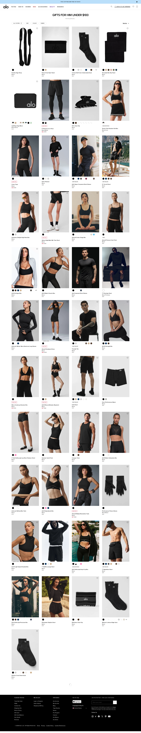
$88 (73, 296)
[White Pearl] (76, 620)
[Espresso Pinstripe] (106, 290)
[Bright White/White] (111, 728)
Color (35, 23)
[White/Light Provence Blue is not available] (121, 620)
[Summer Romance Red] (46, 455)
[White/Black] (76, 564)
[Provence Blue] (91, 179)
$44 (43, 243)
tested (13, 7)
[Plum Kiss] (28, 620)
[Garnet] (86, 179)
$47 (43, 408)
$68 (73, 187)
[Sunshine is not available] (108, 620)
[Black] (13, 70)
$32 (73, 76)
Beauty (52, 7)
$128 (45, 352)
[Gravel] (46, 70)
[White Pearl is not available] (91, 123)
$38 (13, 76)
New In (20, 7)
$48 (103, 514)
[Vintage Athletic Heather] (76, 234)
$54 (13, 408)
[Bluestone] (81, 290)
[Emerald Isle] (23, 620)
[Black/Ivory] (103, 123)
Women (28, 7)
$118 (45, 132)
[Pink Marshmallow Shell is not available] (78, 123)
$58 (15, 187)
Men (34, 7)
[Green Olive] (46, 620)
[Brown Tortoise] (76, 123)
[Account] (115, 6)
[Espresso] (91, 70)
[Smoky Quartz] (111, 70)
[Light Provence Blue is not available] (116, 728)
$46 (13, 187)
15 (36, 290)
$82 (43, 132)
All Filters (16, 23)
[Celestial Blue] (16, 399)
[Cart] (137, 7)
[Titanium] (119, 564)
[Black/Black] (43, 123)
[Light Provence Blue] (81, 234)
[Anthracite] (81, 179)
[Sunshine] (23, 234)
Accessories (43, 7)
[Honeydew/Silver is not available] (31, 123)
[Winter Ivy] (78, 508)
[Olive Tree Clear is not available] (84, 123)
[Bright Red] (94, 70)
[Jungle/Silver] (23, 123)
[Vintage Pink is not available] (114, 728)
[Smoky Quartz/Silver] (21, 123)
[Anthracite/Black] (46, 123)
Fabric (43, 23)
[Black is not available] (73, 673)
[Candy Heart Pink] (78, 234)
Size (27, 23)
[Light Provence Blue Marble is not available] (86, 123)
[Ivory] (81, 70)
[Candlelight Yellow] (26, 234)
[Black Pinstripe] (103, 290)
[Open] (128, 23)
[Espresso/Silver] (18, 123)
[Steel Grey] (84, 343)
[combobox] (120, 23)
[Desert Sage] (96, 179)
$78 (103, 76)
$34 (13, 129)
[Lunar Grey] (84, 70)
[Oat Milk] (81, 508)
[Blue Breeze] (84, 179)
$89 (43, 352)
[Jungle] (114, 70)
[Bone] (86, 399)
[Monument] (114, 564)
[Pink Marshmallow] (108, 234)
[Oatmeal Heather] (91, 234)
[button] (137, 2)
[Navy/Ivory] (106, 123)
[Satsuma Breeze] (86, 234)
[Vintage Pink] (46, 290)
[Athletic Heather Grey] (78, 70)
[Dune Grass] (89, 179)
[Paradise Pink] (16, 455)
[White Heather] (21, 234)
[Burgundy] (89, 70)
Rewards (60, 7)
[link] (123, 6)
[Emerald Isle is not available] (81, 123)
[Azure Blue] (94, 234)
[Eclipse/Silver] (26, 123)
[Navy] (86, 70)
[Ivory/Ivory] (106, 508)
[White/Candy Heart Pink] (116, 620)
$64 (45, 243)
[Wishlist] (133, 7)
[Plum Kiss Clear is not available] (89, 123)
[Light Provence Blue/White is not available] (18, 508)
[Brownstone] (106, 455)
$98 (43, 185)
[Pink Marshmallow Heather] (84, 234)
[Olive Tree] (94, 179)
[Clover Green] (16, 343)
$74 (13, 240)
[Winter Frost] (26, 290)
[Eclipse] (116, 70)
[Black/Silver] (13, 123)
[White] (76, 70)
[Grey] (106, 399)
